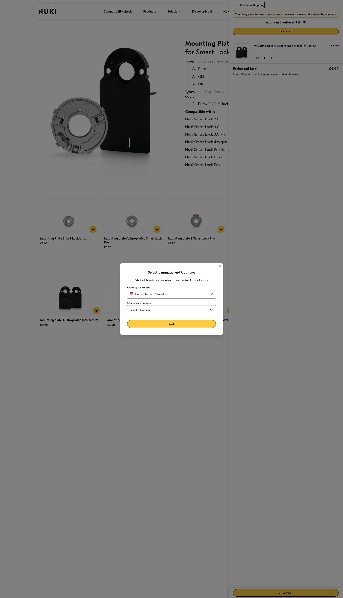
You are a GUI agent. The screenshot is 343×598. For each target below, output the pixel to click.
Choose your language (139, 303)
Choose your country (138, 287)
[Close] (219, 266)
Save (172, 324)
